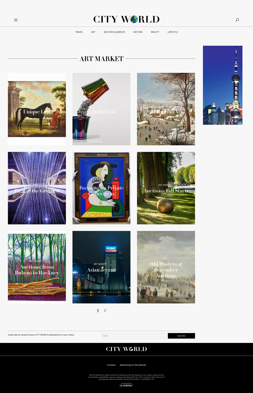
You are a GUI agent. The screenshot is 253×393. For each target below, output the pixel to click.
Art (36, 185)
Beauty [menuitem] (155, 32)
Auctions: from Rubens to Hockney (37, 269)
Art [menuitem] (93, 32)
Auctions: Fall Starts (166, 191)
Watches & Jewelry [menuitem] (114, 32)
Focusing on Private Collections (101, 190)
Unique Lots (37, 111)
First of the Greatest (36, 191)
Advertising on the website (133, 364)
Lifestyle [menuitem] (173, 32)
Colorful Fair (101, 111)
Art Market (165, 185)
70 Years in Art (166, 111)
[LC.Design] (126, 385)
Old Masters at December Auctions (166, 269)
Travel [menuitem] (79, 32)
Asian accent (101, 270)
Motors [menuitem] (138, 32)
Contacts (111, 364)
